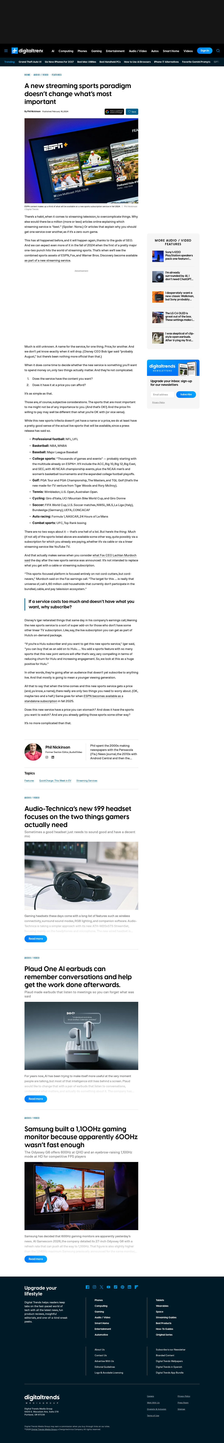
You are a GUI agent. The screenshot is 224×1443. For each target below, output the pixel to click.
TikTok (115, 1287)
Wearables (162, 1306)
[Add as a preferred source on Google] (114, 112)
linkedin (52, 757)
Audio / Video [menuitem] (138, 51)
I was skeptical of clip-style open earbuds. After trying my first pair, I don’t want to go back (179, 340)
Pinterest (122, 1287)
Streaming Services (86, 780)
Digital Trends (23, 55)
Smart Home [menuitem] (171, 51)
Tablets (160, 1300)
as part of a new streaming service (47, 260)
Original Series (164, 1335)
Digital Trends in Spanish (169, 1366)
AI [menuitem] (53, 51)
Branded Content (165, 1355)
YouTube (108, 1287)
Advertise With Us (104, 1361)
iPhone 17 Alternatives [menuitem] (166, 62)
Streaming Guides (166, 1317)
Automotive (101, 1335)
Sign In (205, 51)
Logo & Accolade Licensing (109, 1372)
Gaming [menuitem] (96, 51)
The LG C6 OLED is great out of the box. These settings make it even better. (179, 318)
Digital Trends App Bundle (169, 1372)
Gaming (99, 1312)
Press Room (183, 1402)
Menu (6, 51)
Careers (150, 1396)
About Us (100, 1349)
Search (218, 51)
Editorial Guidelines (105, 1366)
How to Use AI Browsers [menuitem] (137, 62)
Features (29, 780)
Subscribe (186, 394)
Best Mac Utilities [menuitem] (86, 62)
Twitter (101, 1287)
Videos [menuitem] (188, 51)
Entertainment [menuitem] (115, 51)
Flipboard (136, 1287)
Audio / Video (102, 1317)
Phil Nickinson (34, 111)
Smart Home (102, 1323)
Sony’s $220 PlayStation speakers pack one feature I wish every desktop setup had (179, 259)
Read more (36, 939)
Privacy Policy (158, 402)
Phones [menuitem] (82, 51)
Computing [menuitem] (66, 51)
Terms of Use (153, 1415)
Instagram (94, 1287)
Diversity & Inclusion (156, 1409)
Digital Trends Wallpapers (169, 1361)
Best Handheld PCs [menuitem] (110, 62)
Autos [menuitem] (155, 51)
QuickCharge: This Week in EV (55, 780)
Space (159, 1312)
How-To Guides (164, 1329)
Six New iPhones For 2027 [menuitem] (59, 62)
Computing (101, 1306)
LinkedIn (129, 1287)
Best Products (163, 1323)
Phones (99, 1300)
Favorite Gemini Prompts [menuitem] (196, 62)
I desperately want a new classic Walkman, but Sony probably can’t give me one (179, 298)
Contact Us (101, 1355)
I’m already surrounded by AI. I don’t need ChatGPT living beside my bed (178, 278)
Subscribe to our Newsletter (171, 1349)
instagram (47, 757)
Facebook (87, 1287)
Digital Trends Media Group (44, 1429)
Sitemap (181, 1409)
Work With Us (153, 1402)
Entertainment (103, 1329)
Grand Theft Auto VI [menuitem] (30, 62)
